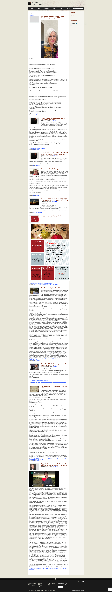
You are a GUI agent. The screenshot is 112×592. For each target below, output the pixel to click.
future (63, 458)
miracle (55, 113)
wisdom (44, 148)
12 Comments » (37, 195)
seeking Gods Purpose (63, 358)
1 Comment (54, 120)
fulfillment (46, 358)
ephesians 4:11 (40, 358)
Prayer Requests (74, 20)
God (50, 568)
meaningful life (63, 382)
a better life (33, 382)
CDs (49, 586)
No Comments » (37, 165)
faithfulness (55, 458)
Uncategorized (37, 114)
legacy (61, 568)
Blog (33, 114)
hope (33, 459)
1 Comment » (42, 114)
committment (43, 568)
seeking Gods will (32, 359)
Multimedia (73, 15)
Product (45, 284)
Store (54, 8)
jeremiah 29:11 (36, 459)
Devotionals (39, 284)
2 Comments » (37, 360)
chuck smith (43, 382)
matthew (59, 382)
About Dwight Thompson (32, 583)
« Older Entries (31, 15)
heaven (51, 382)
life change (50, 358)
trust (42, 459)
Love (63, 568)
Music (49, 587)
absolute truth (33, 458)
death (46, 382)
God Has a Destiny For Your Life (51, 287)
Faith (47, 113)
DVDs (49, 585)
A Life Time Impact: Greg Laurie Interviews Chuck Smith (38, 380)
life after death (55, 382)
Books (49, 584)
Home (32, 8)
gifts (51, 283)
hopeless (52, 113)
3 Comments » (37, 460)
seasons (57, 358)
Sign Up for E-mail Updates (39, 590)
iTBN (43, 284)
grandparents (57, 568)
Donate (60, 587)
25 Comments (55, 466)
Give (61, 8)
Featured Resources (51, 583)
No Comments (55, 155)
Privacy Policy (52, 590)
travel (36, 359)
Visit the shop (73, 25)
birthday (32, 568)
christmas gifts (37, 283)
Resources (46, 8)
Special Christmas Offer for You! (51, 216)
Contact (68, 8)
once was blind (59, 113)
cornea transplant (36, 113)
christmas (33, 283)
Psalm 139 (54, 358)
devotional (33, 148)
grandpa (53, 568)
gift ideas (41, 283)
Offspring (65, 568)
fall (43, 358)
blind (32, 113)
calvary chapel (38, 382)
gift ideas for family (47, 283)
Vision (29, 584)
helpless (49, 113)
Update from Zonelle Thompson (50, 169)
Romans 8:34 (65, 113)
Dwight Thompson (43, 113)
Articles (34, 212)
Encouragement (37, 148)
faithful (48, 382)
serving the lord (31, 569)
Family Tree (59, 458)
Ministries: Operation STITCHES (31, 585)
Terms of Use (46, 590)
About (39, 8)
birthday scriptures (37, 568)
